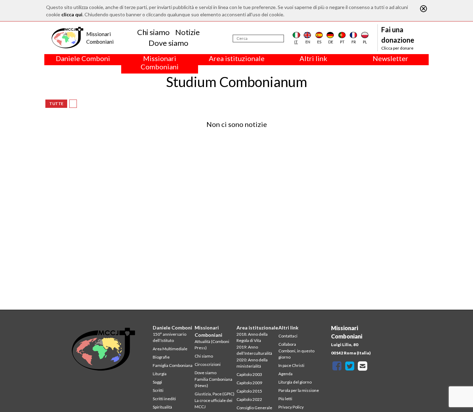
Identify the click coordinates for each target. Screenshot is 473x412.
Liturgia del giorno (295, 382)
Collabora (287, 344)
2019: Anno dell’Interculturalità (254, 350)
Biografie (161, 357)
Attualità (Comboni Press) (212, 344)
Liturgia (160, 373)
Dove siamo (168, 43)
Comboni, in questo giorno (296, 354)
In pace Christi (291, 365)
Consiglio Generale (254, 407)
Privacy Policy (291, 407)
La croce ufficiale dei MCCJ (213, 403)
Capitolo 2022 (249, 399)
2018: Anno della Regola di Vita (252, 337)
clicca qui (71, 14)
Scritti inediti (164, 398)
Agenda (285, 373)
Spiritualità (162, 407)
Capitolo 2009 (249, 382)
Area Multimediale (170, 348)
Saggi (157, 382)
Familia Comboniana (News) (213, 382)
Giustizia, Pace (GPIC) (214, 393)
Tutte (56, 103)
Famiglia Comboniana (173, 365)
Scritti (158, 390)
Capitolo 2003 (249, 374)
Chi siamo (153, 32)
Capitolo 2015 (249, 391)
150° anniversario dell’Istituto (169, 337)
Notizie (187, 32)
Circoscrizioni (208, 364)
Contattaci (287, 335)
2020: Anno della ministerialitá (252, 363)
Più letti (285, 398)
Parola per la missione (298, 390)
